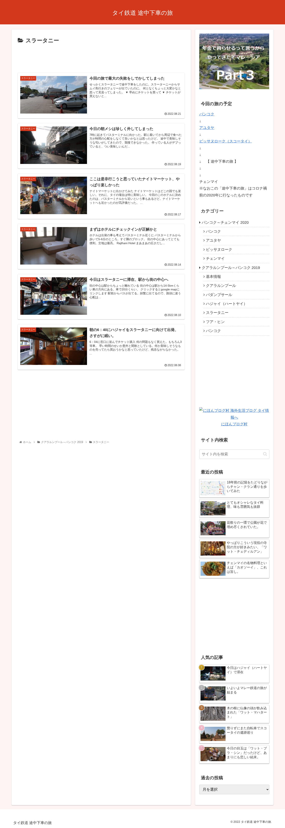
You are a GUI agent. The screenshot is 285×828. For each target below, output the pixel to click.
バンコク (206, 114)
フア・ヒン (215, 322)
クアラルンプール (221, 285)
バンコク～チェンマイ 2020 (225, 222)
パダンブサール (219, 295)
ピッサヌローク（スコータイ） (225, 141)
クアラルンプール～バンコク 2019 (231, 268)
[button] (265, 454)
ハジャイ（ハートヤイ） (226, 304)
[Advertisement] (101, 56)
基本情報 (213, 277)
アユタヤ (206, 128)
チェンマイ (215, 258)
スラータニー (217, 313)
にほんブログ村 (234, 424)
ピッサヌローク (219, 249)
